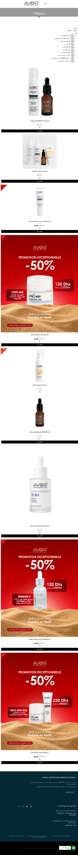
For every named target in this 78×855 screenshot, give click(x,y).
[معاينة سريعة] (40, 128)
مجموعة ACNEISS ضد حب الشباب (61, 58)
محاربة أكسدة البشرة (65, 61)
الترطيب (68, 44)
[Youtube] (26, 806)
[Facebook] (31, 806)
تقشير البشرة (67, 49)
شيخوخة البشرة (66, 52)
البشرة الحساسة (66, 35)
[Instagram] (18, 806)
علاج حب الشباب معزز (64, 55)
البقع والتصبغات (66, 41)
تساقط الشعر (66, 47)
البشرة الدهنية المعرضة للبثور (62, 38)
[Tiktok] (22, 806)
